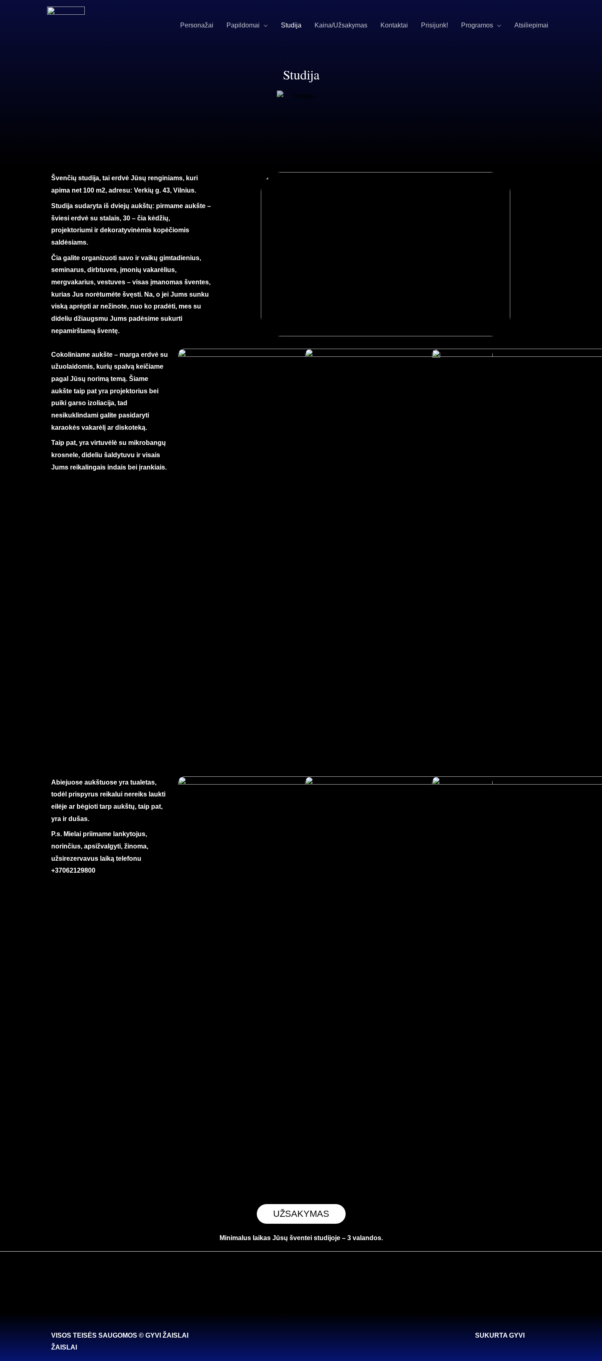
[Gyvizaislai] (66, 24)
